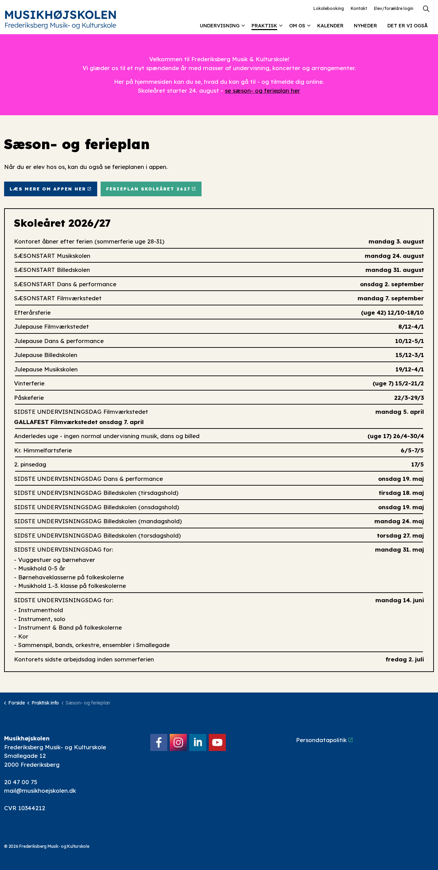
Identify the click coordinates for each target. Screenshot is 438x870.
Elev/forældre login (393, 8)
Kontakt (359, 8)
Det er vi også (407, 26)
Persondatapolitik (321, 739)
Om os (297, 26)
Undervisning (220, 26)
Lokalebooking (328, 8)
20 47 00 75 (20, 782)
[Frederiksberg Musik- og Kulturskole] (60, 19)
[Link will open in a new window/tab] (158, 742)
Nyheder (365, 26)
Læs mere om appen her (48, 189)
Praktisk (264, 26)
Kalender (330, 26)
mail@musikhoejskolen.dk (40, 790)
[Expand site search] (426, 8)
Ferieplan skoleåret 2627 (148, 189)
